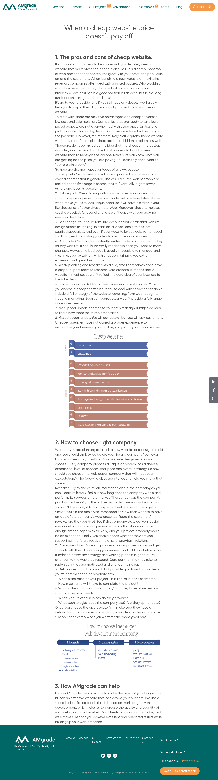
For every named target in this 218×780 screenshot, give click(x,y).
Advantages (121, 7)
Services (76, 7)
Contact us (147, 740)
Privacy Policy (191, 761)
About (165, 7)
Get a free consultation (180, 771)
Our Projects (97, 7)
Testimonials (145, 7)
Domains (58, 7)
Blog (179, 7)
